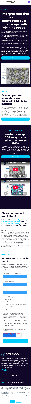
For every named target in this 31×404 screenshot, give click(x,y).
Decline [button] (18, 401)
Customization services (10, 222)
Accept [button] (12, 401)
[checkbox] (15, 304)
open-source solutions (10, 223)
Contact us (17, 379)
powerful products (19, 220)
